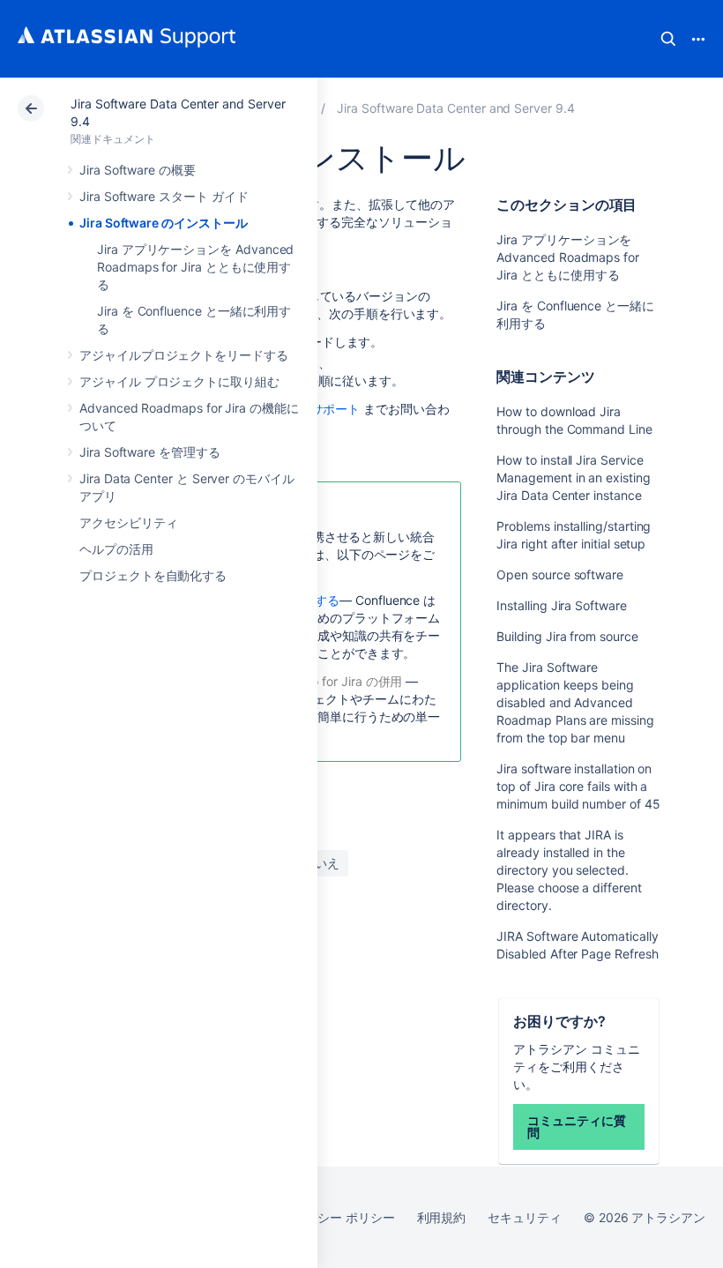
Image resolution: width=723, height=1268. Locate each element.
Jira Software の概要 (137, 169)
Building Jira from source (566, 636)
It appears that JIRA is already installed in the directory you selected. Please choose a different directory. (568, 870)
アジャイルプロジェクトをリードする (183, 354)
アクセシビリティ (128, 522)
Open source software (559, 574)
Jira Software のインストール (163, 222)
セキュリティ (525, 1217)
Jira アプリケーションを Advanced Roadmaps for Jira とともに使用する (195, 267)
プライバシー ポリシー (331, 1217)
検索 (668, 39)
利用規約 (441, 1217)
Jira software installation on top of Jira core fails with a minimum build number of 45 (578, 786)
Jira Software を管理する (149, 451)
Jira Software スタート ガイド (163, 196)
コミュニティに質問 (576, 1126)
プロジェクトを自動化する (153, 575)
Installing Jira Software (561, 605)
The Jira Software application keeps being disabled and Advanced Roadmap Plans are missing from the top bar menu (574, 702)
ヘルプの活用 (116, 548)
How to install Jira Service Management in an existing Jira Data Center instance (573, 477)
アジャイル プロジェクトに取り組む (179, 381)
